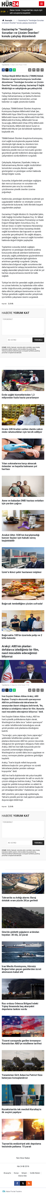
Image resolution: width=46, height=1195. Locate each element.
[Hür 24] (10, 3)
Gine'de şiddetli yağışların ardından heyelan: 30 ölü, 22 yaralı (27, 11)
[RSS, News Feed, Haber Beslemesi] (29, 1183)
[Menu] (42, 4)
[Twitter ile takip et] (23, 1183)
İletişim (24, 1173)
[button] (33, 69)
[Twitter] (6, 69)
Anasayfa (8, 20)
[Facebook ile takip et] (17, 1183)
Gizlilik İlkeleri (35, 1173)
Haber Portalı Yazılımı (14, 1191)
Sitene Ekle (22, 1176)
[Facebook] (3, 69)
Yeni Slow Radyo (23, 1158)
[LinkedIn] (10, 69)
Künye (16, 1173)
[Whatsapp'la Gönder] (14, 69)
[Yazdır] (29, 69)
